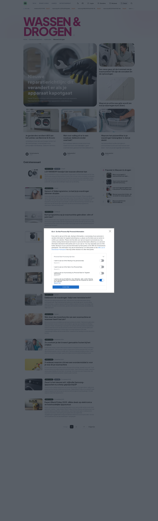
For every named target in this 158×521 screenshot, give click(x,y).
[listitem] (79, 257)
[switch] (101, 260)
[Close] (110, 231)
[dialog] (79, 260)
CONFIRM (65, 287)
